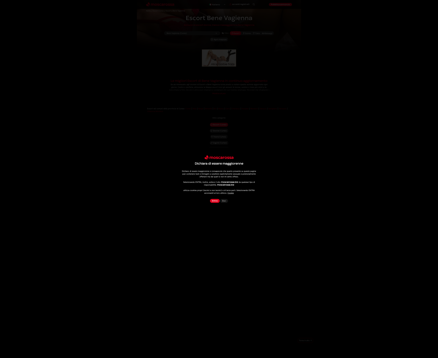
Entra (215, 201)
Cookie (231, 193)
